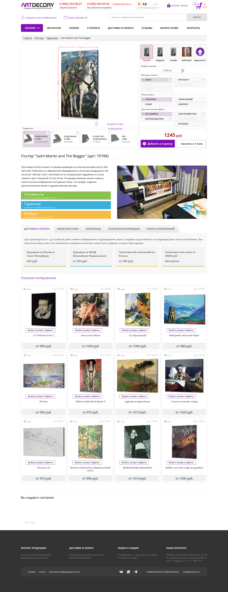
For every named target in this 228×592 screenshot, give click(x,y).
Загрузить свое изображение (41, 17)
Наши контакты (176, 547)
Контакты (193, 28)
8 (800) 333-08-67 (71, 4)
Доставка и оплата (121, 28)
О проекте (93, 28)
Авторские (54, 28)
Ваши (77, 17)
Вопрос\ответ (169, 28)
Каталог (30, 28)
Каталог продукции (33, 547)
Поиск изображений (161, 228)
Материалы (93, 228)
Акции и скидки (128, 547)
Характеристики (68, 228)
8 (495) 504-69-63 (98, 4)
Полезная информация (124, 228)
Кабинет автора (179, 5)
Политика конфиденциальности (64, 571)
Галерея (74, 28)
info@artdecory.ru (122, 4)
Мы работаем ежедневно (99, 7)
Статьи (42, 571)
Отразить (183, 124)
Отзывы (147, 28)
